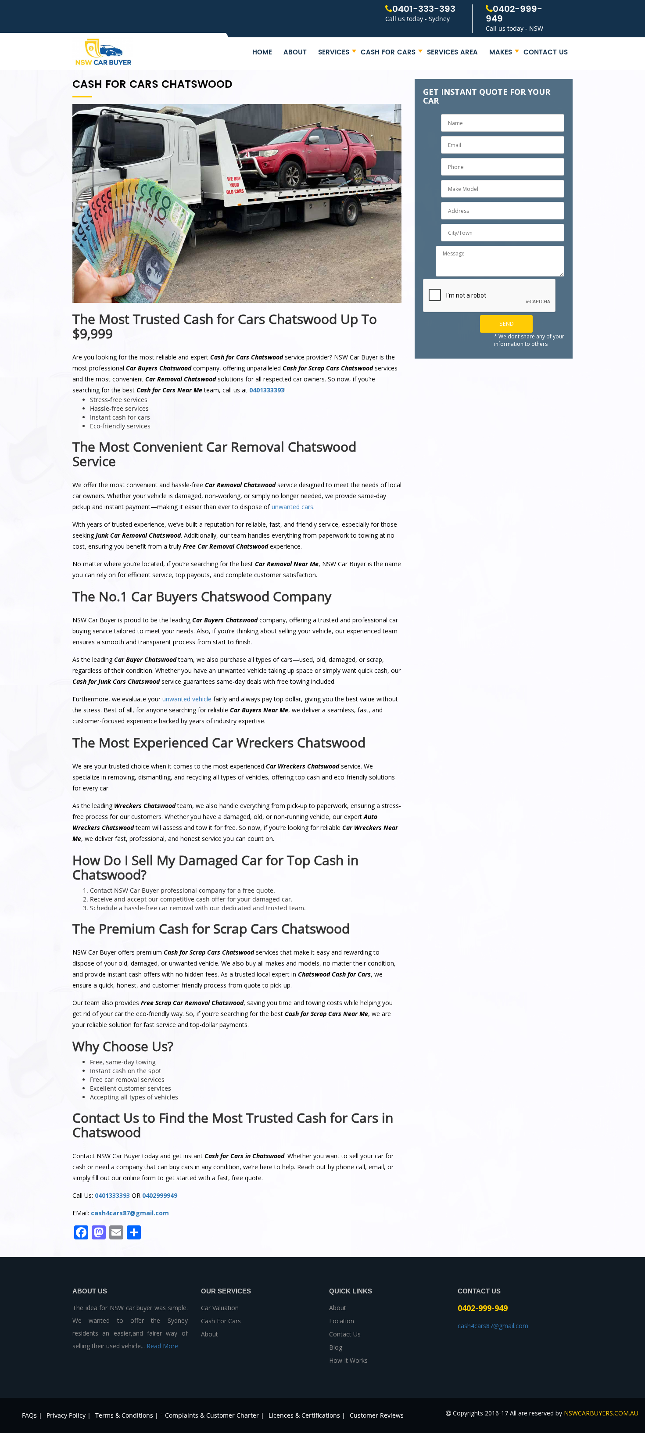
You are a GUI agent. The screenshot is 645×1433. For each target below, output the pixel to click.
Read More (162, 1346)
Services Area (452, 52)
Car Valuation (220, 1308)
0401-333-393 (423, 9)
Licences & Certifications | (307, 1415)
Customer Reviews (377, 1415)
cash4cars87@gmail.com (130, 1213)
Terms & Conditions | (126, 1415)
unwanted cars (292, 507)
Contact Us (545, 52)
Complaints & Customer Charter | (214, 1415)
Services (333, 52)
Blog (335, 1347)
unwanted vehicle (186, 699)
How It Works (348, 1360)
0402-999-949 (514, 14)
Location (341, 1321)
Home (262, 52)
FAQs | (32, 1415)
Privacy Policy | (69, 1415)
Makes (500, 52)
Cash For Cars (388, 52)
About (295, 52)
